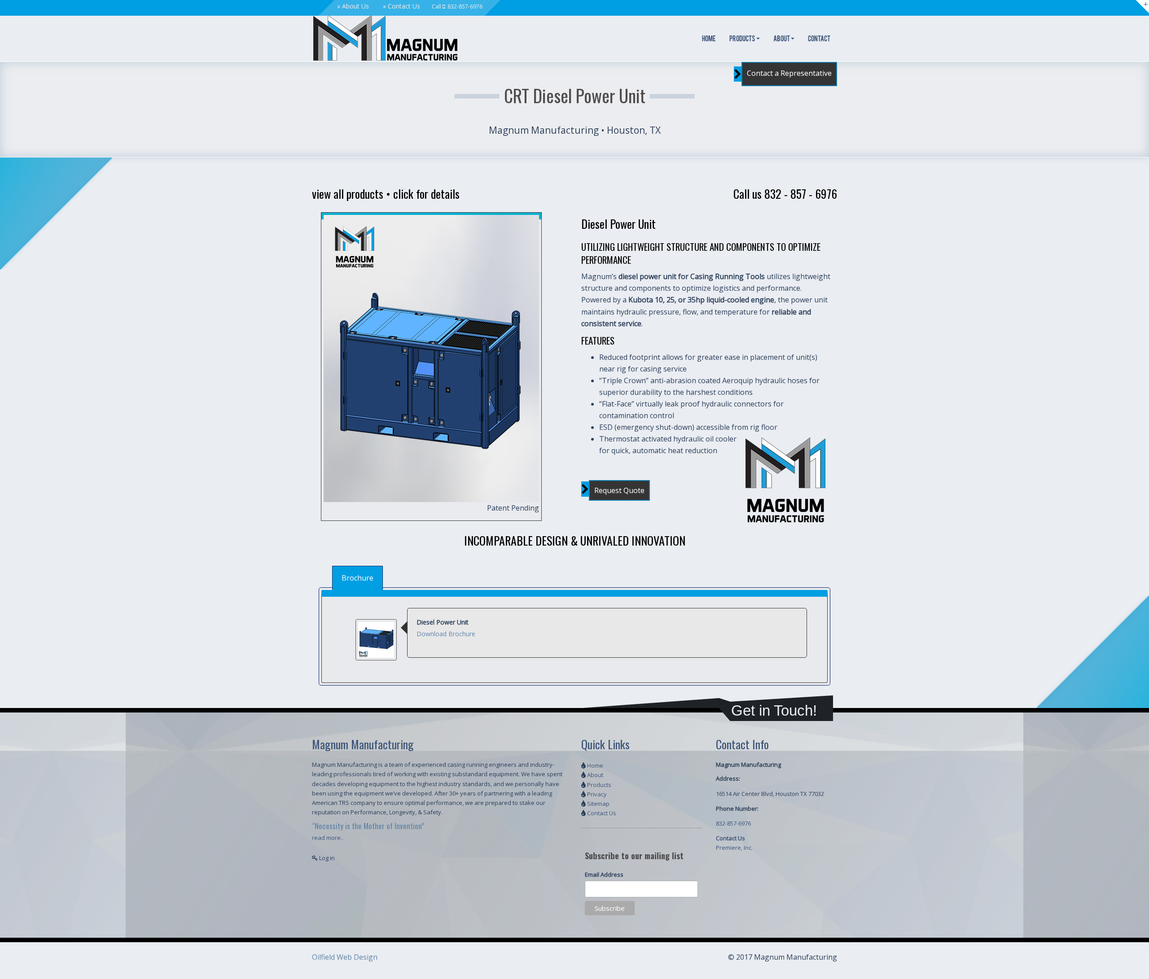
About (781, 39)
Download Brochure (446, 633)
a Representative (789, 73)
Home (709, 39)
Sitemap (598, 804)
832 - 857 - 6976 (800, 193)
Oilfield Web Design (344, 957)
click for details (426, 193)
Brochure (357, 578)
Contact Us (404, 6)
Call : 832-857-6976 (457, 6)
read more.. (327, 838)
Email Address (604, 874)
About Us (355, 6)
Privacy (597, 794)
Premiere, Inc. (734, 848)
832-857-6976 (733, 823)
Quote (619, 490)
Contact (819, 39)
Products (742, 39)
